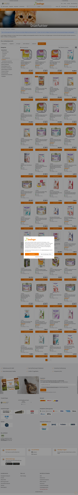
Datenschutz (37, 256)
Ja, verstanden (32, 254)
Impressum (41, 256)
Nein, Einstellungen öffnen (46, 254)
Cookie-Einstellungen (45, 249)
